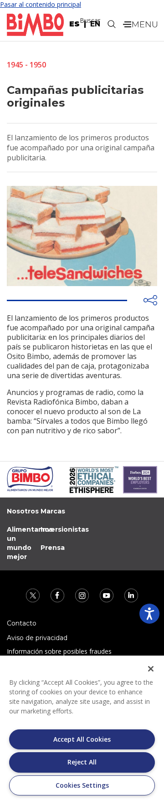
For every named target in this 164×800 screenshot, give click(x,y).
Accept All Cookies (82, 739)
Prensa (53, 548)
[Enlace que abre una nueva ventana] (33, 594)
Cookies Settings (82, 785)
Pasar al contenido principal (40, 4)
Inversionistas (65, 529)
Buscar (90, 20)
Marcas (53, 511)
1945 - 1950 (26, 65)
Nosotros (23, 511)
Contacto (21, 623)
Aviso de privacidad (37, 638)
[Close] (151, 669)
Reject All (82, 762)
